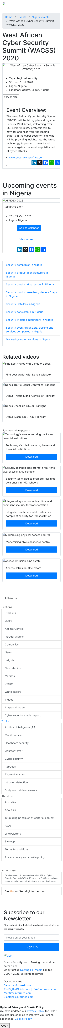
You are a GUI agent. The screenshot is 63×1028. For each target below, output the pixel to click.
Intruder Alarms (14, 636)
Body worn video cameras (21, 790)
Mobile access (13, 735)
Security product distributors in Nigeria (30, 284)
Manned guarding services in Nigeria (28, 339)
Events (9, 683)
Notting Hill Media (31, 969)
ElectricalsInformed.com (18, 996)
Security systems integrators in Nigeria (29, 319)
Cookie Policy (23, 1018)
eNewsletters (13, 833)
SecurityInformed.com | (18, 985)
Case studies (13, 668)
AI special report (15, 707)
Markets (10, 676)
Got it (4, 1025)
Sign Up (32, 947)
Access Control (14, 628)
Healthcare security (17, 743)
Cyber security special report (23, 715)
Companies (12, 644)
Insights (9, 660)
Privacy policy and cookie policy (25, 857)
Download (31, 456)
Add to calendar (29, 227)
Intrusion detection (16, 782)
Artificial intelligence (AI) (20, 727)
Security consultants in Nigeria (24, 311)
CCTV (8, 620)
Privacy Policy (35, 1011)
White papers (13, 691)
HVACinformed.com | (45, 989)
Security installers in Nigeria (23, 304)
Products (10, 613)
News (8, 652)
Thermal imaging (15, 774)
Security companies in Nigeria (24, 264)
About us (10, 810)
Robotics (10, 766)
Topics (5, 721)
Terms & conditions (16, 849)
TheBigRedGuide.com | (18, 989)
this (12, 891)
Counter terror (13, 750)
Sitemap (10, 841)
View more (26, 239)
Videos (9, 699)
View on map (11, 96)
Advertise (11, 802)
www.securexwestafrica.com (26, 157)
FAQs (8, 825)
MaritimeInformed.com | (18, 993)
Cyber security (14, 758)
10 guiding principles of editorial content (29, 817)
